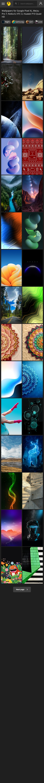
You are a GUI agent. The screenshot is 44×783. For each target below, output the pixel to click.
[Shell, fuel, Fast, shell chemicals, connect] (11, 156)
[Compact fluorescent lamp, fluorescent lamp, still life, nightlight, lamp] (32, 230)
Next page (20, 589)
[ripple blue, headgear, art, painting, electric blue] (32, 528)
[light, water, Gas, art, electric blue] (11, 491)
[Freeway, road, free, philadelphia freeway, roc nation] (11, 305)
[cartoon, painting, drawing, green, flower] (11, 565)
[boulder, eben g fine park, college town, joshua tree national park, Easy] (32, 82)
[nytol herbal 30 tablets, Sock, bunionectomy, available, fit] (11, 416)
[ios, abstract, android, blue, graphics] (11, 379)
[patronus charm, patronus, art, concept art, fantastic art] (32, 453)
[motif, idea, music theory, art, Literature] (32, 342)
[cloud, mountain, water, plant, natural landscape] (11, 453)
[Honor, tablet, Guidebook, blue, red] (32, 119)
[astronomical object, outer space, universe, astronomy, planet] (11, 119)
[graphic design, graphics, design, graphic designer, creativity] (32, 156)
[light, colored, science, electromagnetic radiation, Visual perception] (11, 230)
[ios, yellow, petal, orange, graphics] (11, 268)
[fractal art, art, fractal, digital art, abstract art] (32, 305)
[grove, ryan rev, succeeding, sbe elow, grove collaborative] (11, 45)
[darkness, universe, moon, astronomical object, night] (32, 268)
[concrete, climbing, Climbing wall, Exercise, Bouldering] (32, 491)
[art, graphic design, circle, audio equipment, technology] (32, 416)
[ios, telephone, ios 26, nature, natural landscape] (11, 193)
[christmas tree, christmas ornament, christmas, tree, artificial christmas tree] (11, 82)
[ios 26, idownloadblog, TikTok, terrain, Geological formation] (32, 193)
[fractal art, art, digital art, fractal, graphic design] (32, 379)
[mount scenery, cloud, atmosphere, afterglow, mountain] (11, 528)
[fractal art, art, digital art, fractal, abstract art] (32, 45)
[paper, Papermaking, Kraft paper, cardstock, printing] (11, 342)
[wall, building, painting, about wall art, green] (32, 565)
